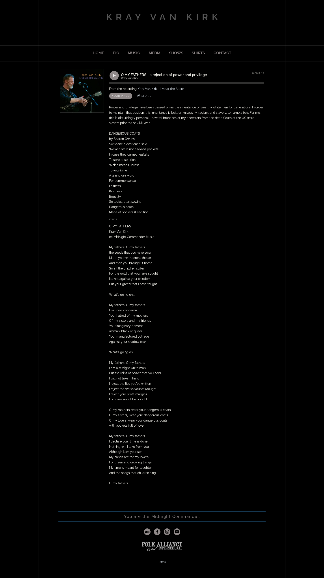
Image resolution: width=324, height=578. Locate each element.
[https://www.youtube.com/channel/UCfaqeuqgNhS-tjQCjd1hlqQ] (177, 532)
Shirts (198, 53)
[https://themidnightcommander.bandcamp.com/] (147, 532)
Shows (176, 53)
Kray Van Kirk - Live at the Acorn (161, 89)
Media (154, 53)
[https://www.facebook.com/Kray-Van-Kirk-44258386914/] (157, 532)
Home (98, 53)
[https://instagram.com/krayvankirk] (167, 532)
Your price (120, 95)
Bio (116, 53)
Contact (222, 53)
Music (134, 53)
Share (146, 95)
